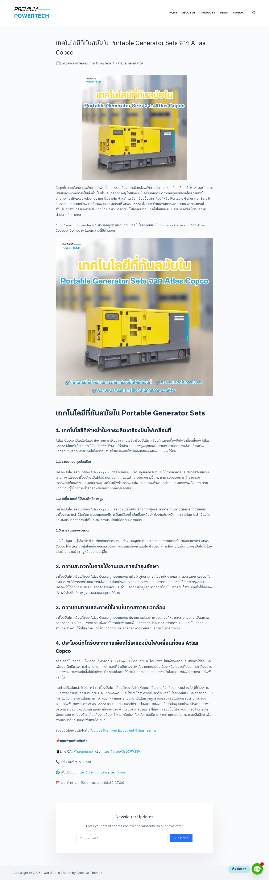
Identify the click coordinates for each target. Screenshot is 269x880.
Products (208, 12)
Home (173, 12)
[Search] (254, 12)
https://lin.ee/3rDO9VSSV (121, 751)
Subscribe (181, 838)
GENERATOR (135, 63)
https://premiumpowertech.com (100, 772)
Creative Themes (89, 873)
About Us (188, 12)
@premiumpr (84, 751)
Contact (239, 12)
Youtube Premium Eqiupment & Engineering (123, 730)
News (224, 12)
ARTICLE (121, 63)
